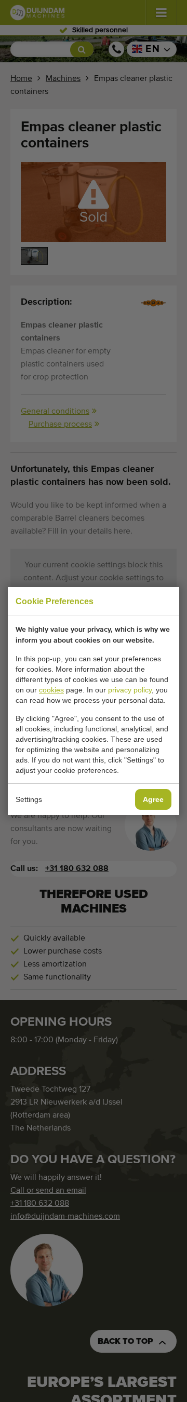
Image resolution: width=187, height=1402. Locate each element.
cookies (51, 690)
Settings (29, 799)
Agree (153, 799)
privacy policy (130, 690)
